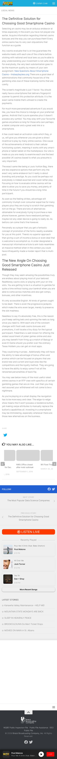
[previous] (3, 464)
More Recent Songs (28, 589)
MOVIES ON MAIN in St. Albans (19, 630)
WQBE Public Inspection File (15, 727)
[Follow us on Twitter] (53, 489)
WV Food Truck (47, 464)
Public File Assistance (39, 727)
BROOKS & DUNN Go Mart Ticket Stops (23, 624)
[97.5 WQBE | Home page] (9, 3)
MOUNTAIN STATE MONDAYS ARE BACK (23, 611)
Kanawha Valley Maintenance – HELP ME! (24, 605)
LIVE (50, 754)
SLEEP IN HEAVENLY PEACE (17, 618)
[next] (54, 464)
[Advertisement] (28, 670)
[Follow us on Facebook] (49, 489)
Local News (7, 10)
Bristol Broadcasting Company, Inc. (28, 733)
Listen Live (41, 3)
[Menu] (53, 3)
